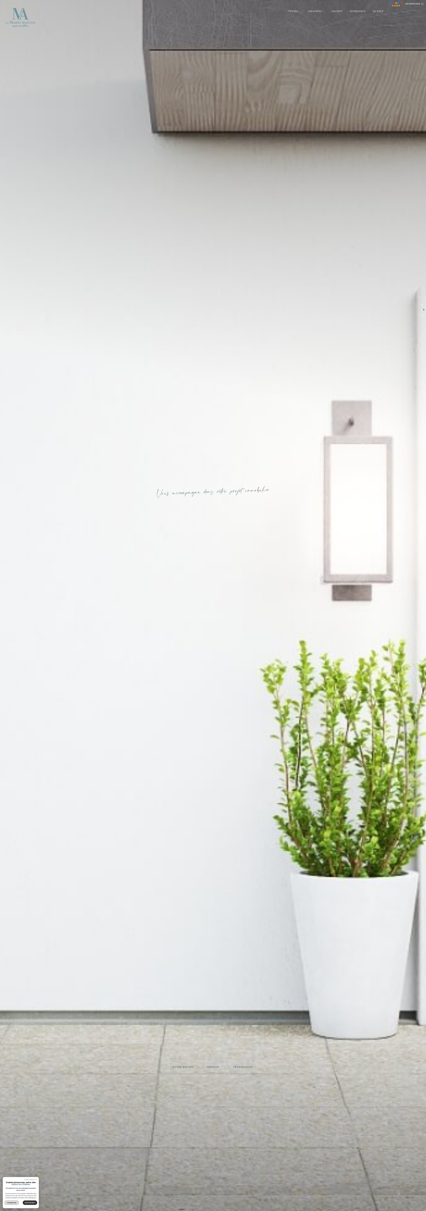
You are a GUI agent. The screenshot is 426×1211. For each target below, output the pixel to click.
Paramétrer (11, 1203)
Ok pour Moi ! (30, 1203)
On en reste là (29, 1179)
